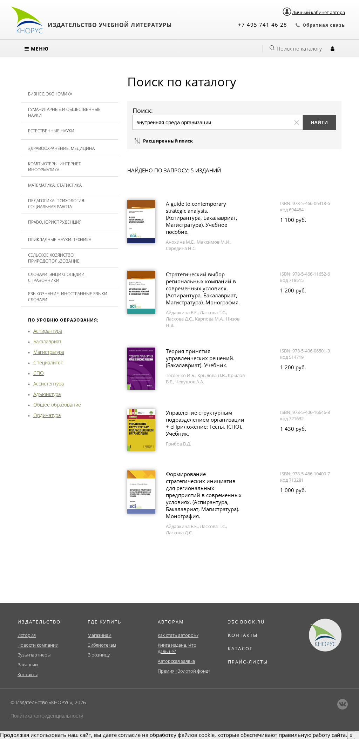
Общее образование (57, 404)
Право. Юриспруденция (55, 222)
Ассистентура (48, 383)
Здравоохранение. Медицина (61, 148)
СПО (38, 373)
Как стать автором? (178, 635)
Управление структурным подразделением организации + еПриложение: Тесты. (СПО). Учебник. (205, 423)
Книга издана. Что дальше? (177, 648)
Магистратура (48, 352)
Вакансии (28, 664)
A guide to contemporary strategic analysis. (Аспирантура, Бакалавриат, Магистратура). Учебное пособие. (201, 217)
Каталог (240, 648)
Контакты (28, 674)
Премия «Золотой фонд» (184, 671)
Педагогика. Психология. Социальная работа (56, 204)
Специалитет (48, 362)
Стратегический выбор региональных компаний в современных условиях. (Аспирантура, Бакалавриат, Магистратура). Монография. (203, 288)
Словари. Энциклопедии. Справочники (57, 277)
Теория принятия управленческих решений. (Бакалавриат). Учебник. (200, 358)
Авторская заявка (176, 661)
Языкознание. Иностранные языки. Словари (68, 297)
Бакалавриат (47, 341)
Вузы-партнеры (34, 655)
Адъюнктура (47, 394)
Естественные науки (51, 131)
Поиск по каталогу (299, 48)
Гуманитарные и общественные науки (64, 112)
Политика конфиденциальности (47, 715)
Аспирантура (47, 331)
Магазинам (99, 635)
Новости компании (38, 645)
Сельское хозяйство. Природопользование (54, 258)
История (27, 635)
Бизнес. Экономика (50, 94)
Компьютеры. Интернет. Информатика (55, 167)
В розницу (99, 655)
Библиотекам (102, 645)
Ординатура (47, 415)
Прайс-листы (248, 662)
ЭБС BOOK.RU (246, 622)
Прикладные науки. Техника (59, 240)
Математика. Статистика (55, 185)
